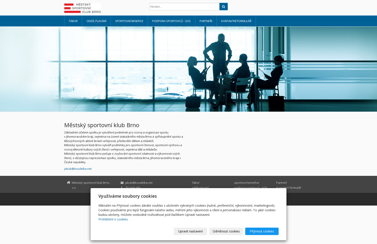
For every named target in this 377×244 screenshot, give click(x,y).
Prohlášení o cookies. (113, 219)
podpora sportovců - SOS (171, 21)
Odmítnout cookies (226, 231)
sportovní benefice (129, 21)
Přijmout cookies (262, 231)
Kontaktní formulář (236, 21)
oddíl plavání (96, 21)
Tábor (73, 21)
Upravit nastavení (190, 231)
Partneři (206, 21)
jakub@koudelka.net (78, 169)
